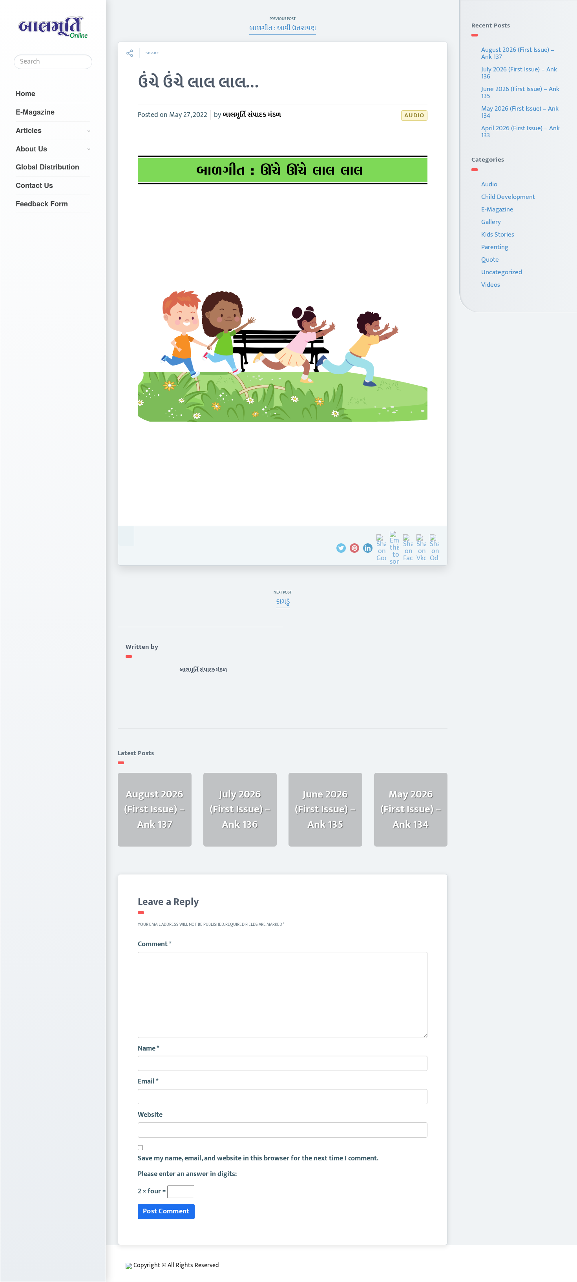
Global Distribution (47, 167)
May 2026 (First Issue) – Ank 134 (520, 112)
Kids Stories (497, 234)
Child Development (508, 196)
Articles (29, 130)
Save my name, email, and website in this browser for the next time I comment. (258, 1159)
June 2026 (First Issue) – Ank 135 (520, 93)
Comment (155, 945)
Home (25, 93)
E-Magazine (35, 112)
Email (148, 1082)
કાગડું (283, 602)
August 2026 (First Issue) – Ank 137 (517, 53)
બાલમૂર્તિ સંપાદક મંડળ (252, 115)
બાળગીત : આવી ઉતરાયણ (282, 28)
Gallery (491, 222)
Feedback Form (42, 203)
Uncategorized (501, 272)
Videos (490, 284)
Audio (414, 115)
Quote (490, 259)
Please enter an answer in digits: (187, 1174)
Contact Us (34, 185)
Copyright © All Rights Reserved (176, 1265)
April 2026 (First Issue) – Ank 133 (520, 132)
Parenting (494, 247)
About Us (31, 149)
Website (150, 1115)
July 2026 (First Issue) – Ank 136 (519, 73)
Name (148, 1049)
